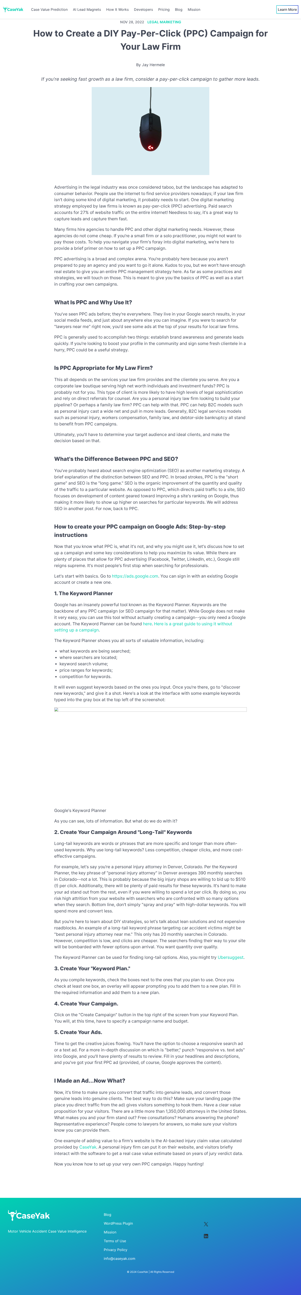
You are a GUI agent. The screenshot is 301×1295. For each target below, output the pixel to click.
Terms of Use (115, 1241)
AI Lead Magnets (87, 9)
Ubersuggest (230, 957)
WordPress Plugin (118, 1223)
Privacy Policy (115, 1250)
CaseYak (87, 1147)
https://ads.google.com (135, 576)
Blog (178, 9)
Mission (194, 9)
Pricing (164, 9)
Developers (143, 9)
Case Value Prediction (49, 9)
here (147, 623)
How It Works (117, 9)
